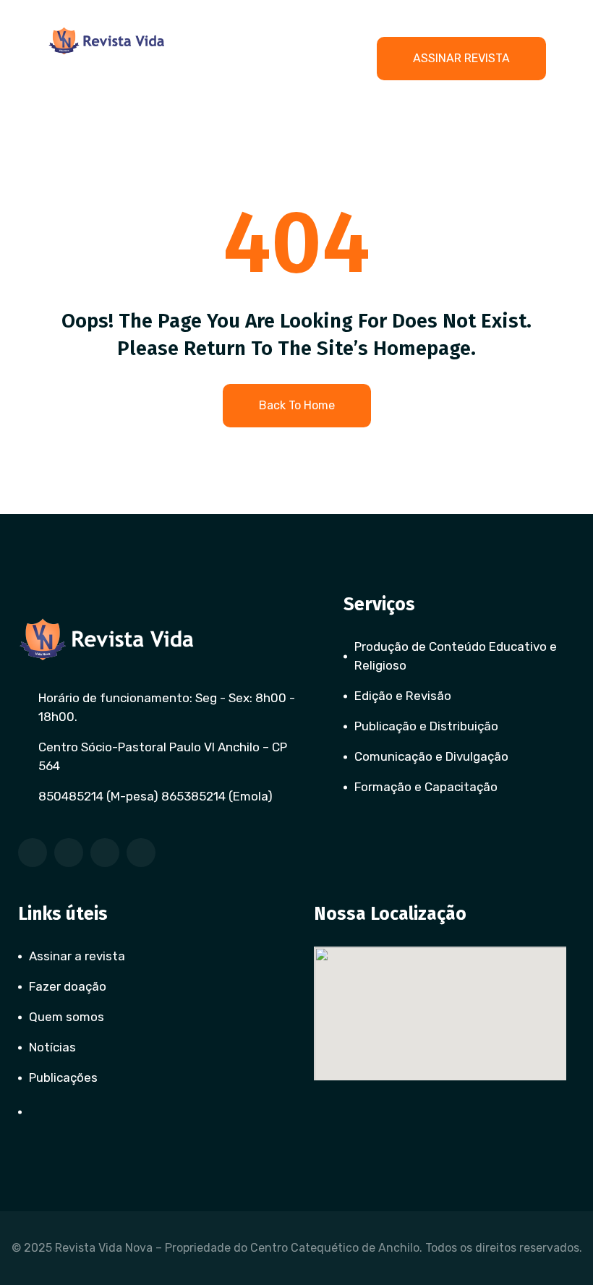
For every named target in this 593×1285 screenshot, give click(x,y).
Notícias (52, 1047)
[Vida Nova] (107, 41)
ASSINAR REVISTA (461, 58)
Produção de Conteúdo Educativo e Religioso (455, 656)
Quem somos (66, 1016)
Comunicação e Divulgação (431, 756)
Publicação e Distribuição (426, 726)
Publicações (63, 1077)
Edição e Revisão (402, 695)
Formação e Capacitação (426, 787)
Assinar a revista (77, 956)
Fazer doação (67, 986)
